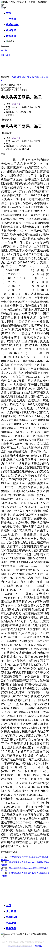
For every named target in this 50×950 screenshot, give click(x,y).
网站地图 (38, 946)
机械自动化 (12, 24)
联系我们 (11, 36)
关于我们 (11, 18)
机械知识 (11, 30)
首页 (8, 13)
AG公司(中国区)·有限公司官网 (25, 77)
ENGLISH (5, 55)
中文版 (4, 50)
